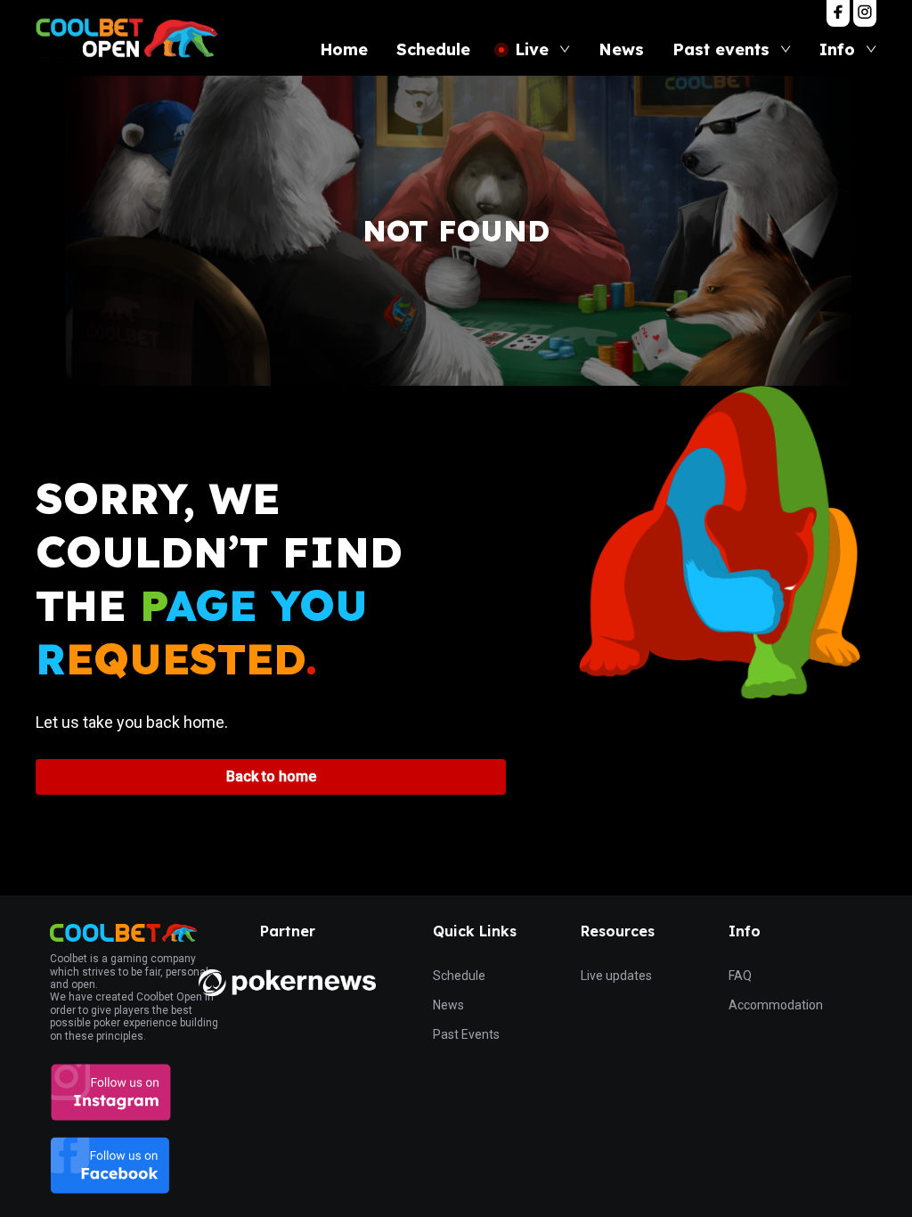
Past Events (466, 1034)
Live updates (616, 975)
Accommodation (776, 1005)
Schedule (459, 975)
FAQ (740, 975)
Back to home (271, 776)
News (448, 1005)
